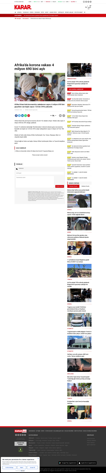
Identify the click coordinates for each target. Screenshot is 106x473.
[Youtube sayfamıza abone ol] (20, 435)
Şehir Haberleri (91, 445)
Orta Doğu (38, 440)
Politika (38, 438)
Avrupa (50, 440)
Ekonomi (37, 12)
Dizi (46, 453)
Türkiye (50, 438)
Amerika (44, 440)
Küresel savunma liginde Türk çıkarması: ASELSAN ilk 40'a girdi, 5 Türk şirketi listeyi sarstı (46, 15)
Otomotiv (48, 443)
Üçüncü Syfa (44, 438)
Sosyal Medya (50, 450)
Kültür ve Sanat (61, 455)
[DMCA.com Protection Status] (20, 449)
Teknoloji (32, 450)
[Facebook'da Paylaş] (16, 115)
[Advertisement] (53, 30)
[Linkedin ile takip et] (23, 435)
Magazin (41, 448)
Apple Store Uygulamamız (88, 463)
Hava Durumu (91, 438)
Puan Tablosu (91, 442)
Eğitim (59, 438)
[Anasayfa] (15, 12)
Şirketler (67, 443)
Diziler (37, 448)
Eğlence (59, 448)
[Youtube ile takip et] (84, 2)
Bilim (61, 450)
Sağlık (46, 448)
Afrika (57, 440)
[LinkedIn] (22, 115)
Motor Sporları (60, 445)
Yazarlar (26, 12)
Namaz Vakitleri (91, 440)
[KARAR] (22, 7)
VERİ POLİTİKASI (78, 431)
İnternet (43, 450)
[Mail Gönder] (28, 115)
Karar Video (53, 12)
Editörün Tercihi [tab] (85, 186)
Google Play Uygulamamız (69, 463)
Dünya (31, 12)
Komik (54, 453)
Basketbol (41, 445)
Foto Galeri (33, 455)
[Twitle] (19, 115)
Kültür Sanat (78, 12)
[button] (51, 115)
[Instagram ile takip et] (25, 435)
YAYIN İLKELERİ (49, 431)
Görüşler (61, 12)
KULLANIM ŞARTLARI (58, 431)
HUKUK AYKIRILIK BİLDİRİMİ (90, 431)
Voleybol (47, 445)
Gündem (41, 453)
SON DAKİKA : (18, 15)
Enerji (53, 443)
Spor (42, 12)
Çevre (55, 438)
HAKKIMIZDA (32, 431)
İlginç (58, 453)
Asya (53, 440)
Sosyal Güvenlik (59, 443)
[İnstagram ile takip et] (86, 2)
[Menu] (84, 12)
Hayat (46, 12)
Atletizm (52, 445)
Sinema (50, 453)
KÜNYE (42, 431)
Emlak (43, 443)
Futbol (36, 445)
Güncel (19, 12)
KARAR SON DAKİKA (20, 443)
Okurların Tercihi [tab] (73, 186)
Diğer (66, 445)
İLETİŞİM (38, 431)
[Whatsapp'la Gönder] (25, 115)
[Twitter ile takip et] (91, 2)
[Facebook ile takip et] (88, 2)
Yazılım (57, 450)
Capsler (45, 455)
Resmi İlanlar (69, 12)
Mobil (38, 450)
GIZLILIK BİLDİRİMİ (68, 431)
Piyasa (39, 443)
